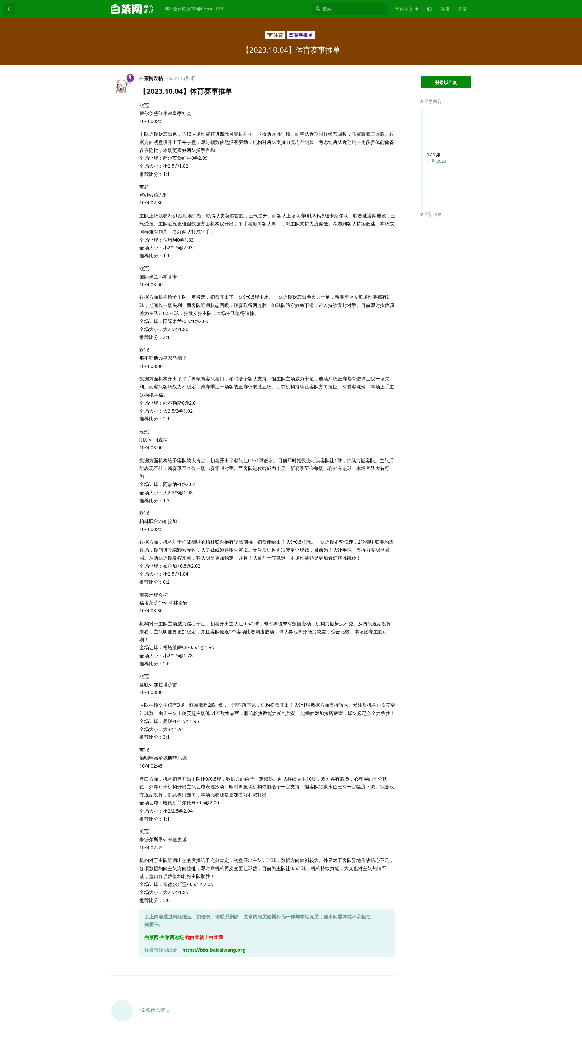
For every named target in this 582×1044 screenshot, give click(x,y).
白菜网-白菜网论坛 (164, 937)
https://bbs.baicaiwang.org (214, 950)
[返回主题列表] (9, 9)
